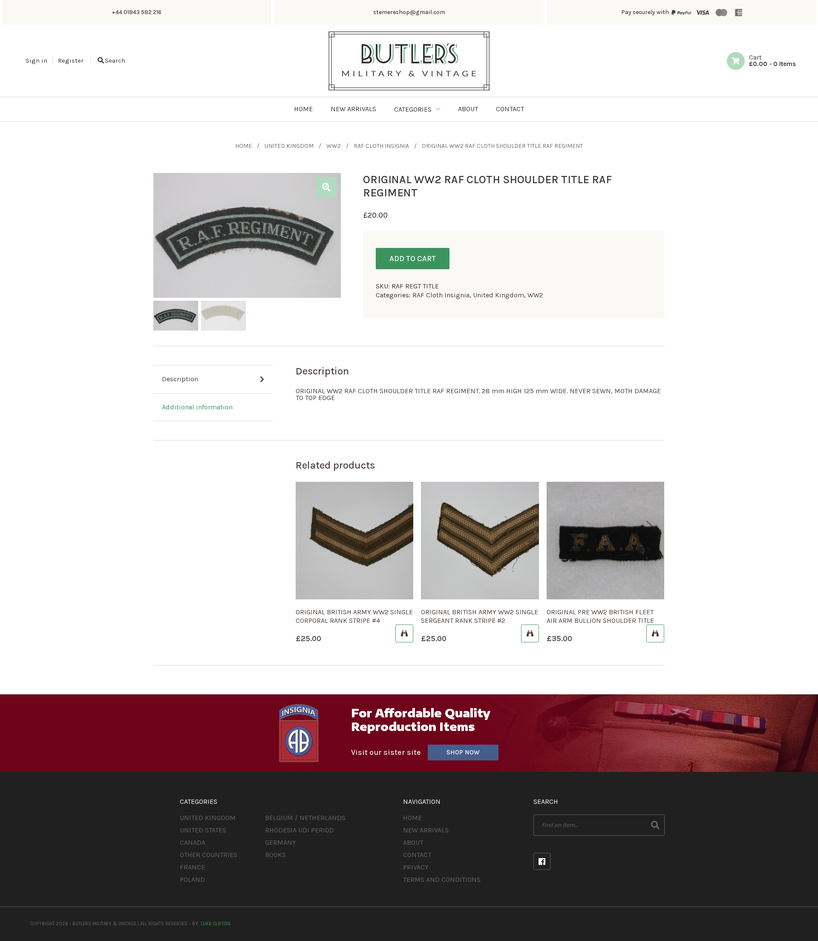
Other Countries (208, 855)
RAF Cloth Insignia (381, 146)
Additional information (197, 407)
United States (203, 830)
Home (243, 146)
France (192, 867)
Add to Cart (412, 258)
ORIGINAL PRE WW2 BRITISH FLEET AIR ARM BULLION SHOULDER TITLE (600, 616)
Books (275, 855)
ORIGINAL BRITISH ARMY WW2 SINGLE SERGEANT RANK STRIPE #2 (479, 616)
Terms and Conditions (442, 879)
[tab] (213, 379)
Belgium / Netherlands (305, 818)
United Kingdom (289, 146)
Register (71, 60)
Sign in (36, 60)
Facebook (541, 861)
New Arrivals (426, 830)
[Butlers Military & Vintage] (409, 90)
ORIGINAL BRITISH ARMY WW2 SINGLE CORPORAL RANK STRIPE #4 (354, 616)
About (413, 842)
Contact (417, 855)
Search (115, 60)
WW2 (333, 146)
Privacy (416, 867)
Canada (192, 842)
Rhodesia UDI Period (299, 830)
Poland (192, 879)
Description (180, 379)
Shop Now (463, 752)
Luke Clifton (215, 924)
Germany (280, 842)
